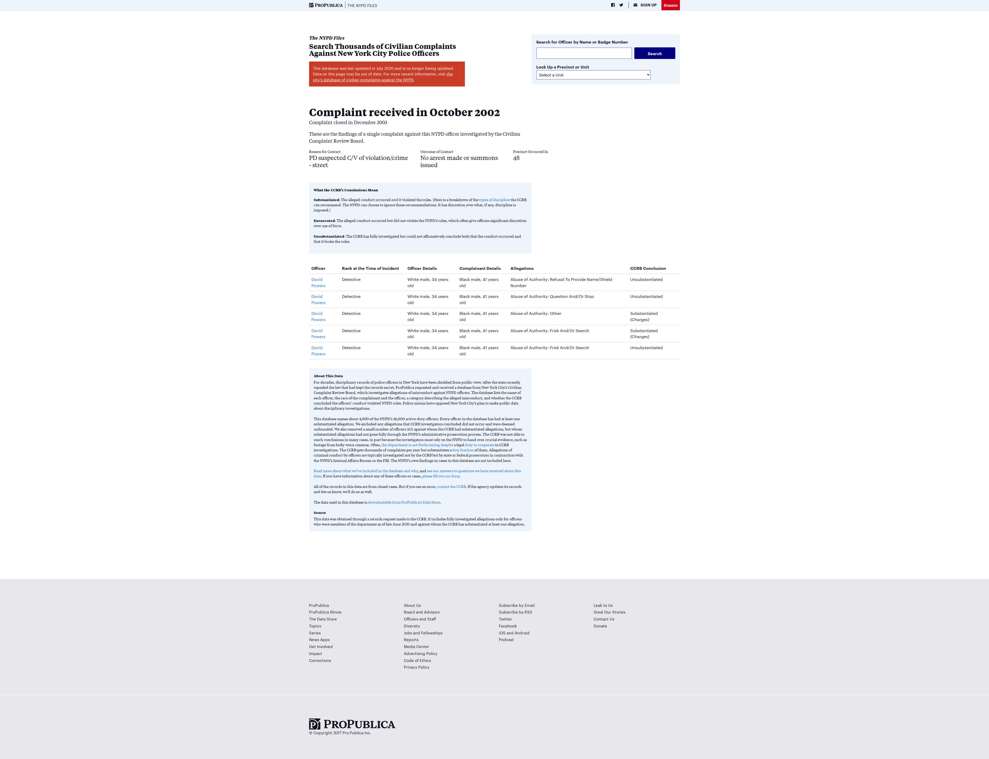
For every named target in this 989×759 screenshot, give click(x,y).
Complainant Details (480, 268)
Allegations (522, 268)
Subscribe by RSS (515, 612)
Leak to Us (603, 605)
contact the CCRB (451, 486)
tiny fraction (463, 449)
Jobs (408, 632)
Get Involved (321, 646)
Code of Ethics (417, 660)
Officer (318, 268)
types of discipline (494, 199)
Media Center (416, 646)
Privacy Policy (416, 667)
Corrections (320, 660)
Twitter (505, 619)
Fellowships (431, 632)
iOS (502, 632)
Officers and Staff (420, 619)
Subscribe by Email (517, 605)
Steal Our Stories (609, 612)
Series (315, 632)
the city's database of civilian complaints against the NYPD (383, 76)
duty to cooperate (479, 444)
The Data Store (323, 619)
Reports (411, 639)
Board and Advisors (422, 612)
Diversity (412, 625)
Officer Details (422, 268)
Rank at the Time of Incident (370, 268)
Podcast (506, 639)
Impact (315, 653)
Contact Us (604, 619)
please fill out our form (441, 475)
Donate (671, 5)
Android (522, 632)
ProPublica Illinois (325, 612)
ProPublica (319, 605)
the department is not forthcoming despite (417, 444)
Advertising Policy (420, 653)
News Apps (319, 639)
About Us (412, 605)
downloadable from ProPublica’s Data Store (404, 502)
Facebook (508, 625)
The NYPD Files (362, 5)
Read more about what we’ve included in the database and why (366, 470)
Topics (315, 625)
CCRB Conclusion (648, 268)
